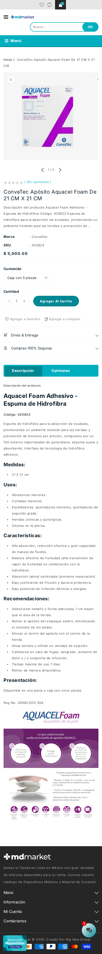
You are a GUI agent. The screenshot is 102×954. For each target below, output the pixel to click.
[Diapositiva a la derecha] (59, 170)
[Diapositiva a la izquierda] (42, 170)
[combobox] (64, 27)
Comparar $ (49, 4)
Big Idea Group (78, 939)
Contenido (13, 269)
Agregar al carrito (56, 301)
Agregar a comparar (64, 319)
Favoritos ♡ (42, 4)
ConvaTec (40, 237)
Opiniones (60, 370)
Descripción (23, 370)
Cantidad (11, 291)
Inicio (8, 59)
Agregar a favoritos (25, 319)
